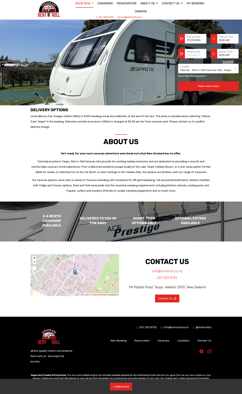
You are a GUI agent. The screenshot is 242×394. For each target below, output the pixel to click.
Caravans (105, 3)
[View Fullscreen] (34, 268)
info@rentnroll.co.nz (167, 271)
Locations (183, 340)
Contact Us (204, 340)
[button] (84, 3)
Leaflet (86, 294)
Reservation (126, 3)
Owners (141, 11)
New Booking (118, 340)
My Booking (195, 3)
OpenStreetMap (100, 294)
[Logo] (48, 7)
